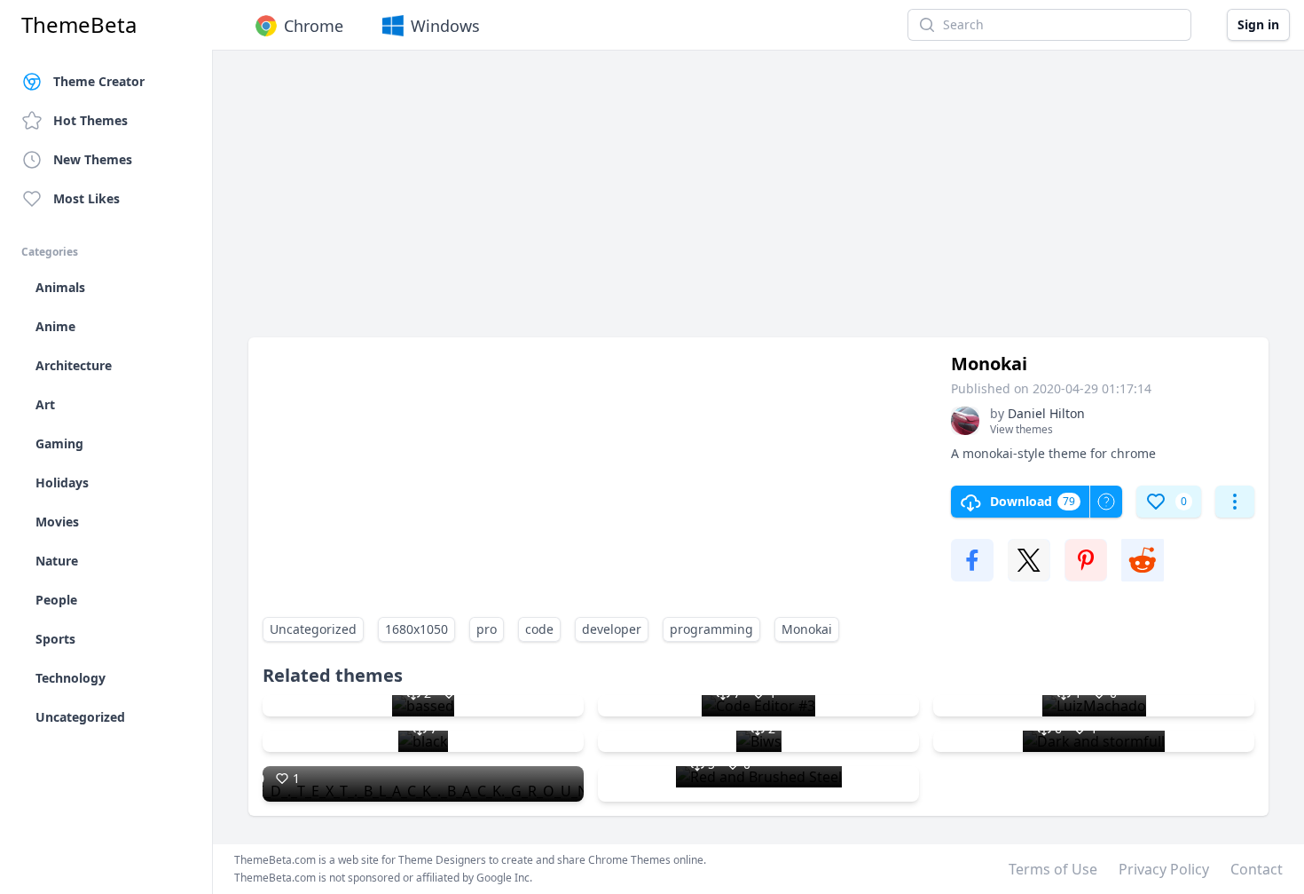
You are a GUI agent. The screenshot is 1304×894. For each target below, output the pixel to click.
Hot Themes (90, 120)
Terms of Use (1053, 869)
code (539, 629)
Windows (445, 25)
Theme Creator (99, 81)
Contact (1256, 869)
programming (711, 629)
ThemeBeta (79, 25)
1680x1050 (416, 629)
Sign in (1258, 24)
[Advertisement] (758, 202)
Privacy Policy (1164, 869)
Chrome (313, 25)
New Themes (92, 159)
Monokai (807, 629)
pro (486, 629)
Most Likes (86, 198)
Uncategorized (313, 629)
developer (611, 629)
